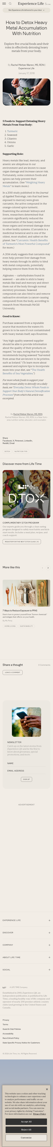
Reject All (26, 1130)
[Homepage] (34, 3)
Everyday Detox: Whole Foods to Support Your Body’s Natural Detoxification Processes (26, 391)
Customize (26, 1138)
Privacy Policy (39, 1114)
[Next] (48, 567)
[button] (4, 3)
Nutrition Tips (21, 451)
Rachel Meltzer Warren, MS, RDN (27, 65)
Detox (7, 451)
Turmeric (12, 131)
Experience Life (26, 68)
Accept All (26, 1122)
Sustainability (26, 626)
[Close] (47, 1089)
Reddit (6, 443)
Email (12, 443)
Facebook (7, 440)
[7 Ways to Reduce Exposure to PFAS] (26, 601)
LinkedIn (28, 440)
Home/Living (10, 626)
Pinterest (19, 440)
